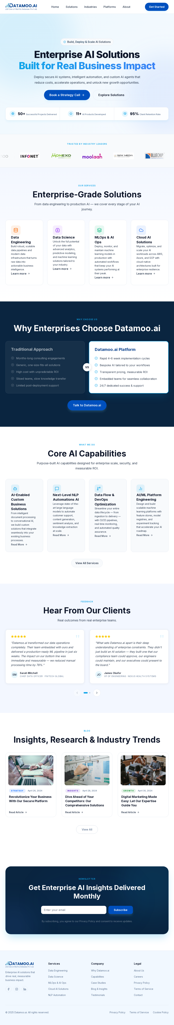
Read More (17, 544)
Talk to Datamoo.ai (87, 405)
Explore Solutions (111, 95)
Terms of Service (143, 988)
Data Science (55, 976)
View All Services (87, 563)
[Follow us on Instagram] (17, 989)
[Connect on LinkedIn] (25, 989)
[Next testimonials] (97, 693)
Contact (138, 995)
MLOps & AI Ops (57, 982)
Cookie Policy (161, 1012)
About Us (139, 970)
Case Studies (98, 982)
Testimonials (98, 995)
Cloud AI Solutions (58, 988)
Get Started (156, 7)
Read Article (16, 812)
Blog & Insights (99, 988)
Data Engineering (57, 970)
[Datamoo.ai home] (21, 6)
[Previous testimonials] (77, 693)
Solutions (71, 7)
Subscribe (120, 910)
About (126, 7)
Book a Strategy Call (64, 95)
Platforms (109, 7)
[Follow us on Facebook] (8, 989)
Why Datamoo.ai (100, 970)
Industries (90, 7)
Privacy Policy (142, 982)
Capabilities (97, 976)
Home (55, 7)
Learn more (19, 273)
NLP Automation (57, 995)
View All (87, 829)
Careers (138, 976)
